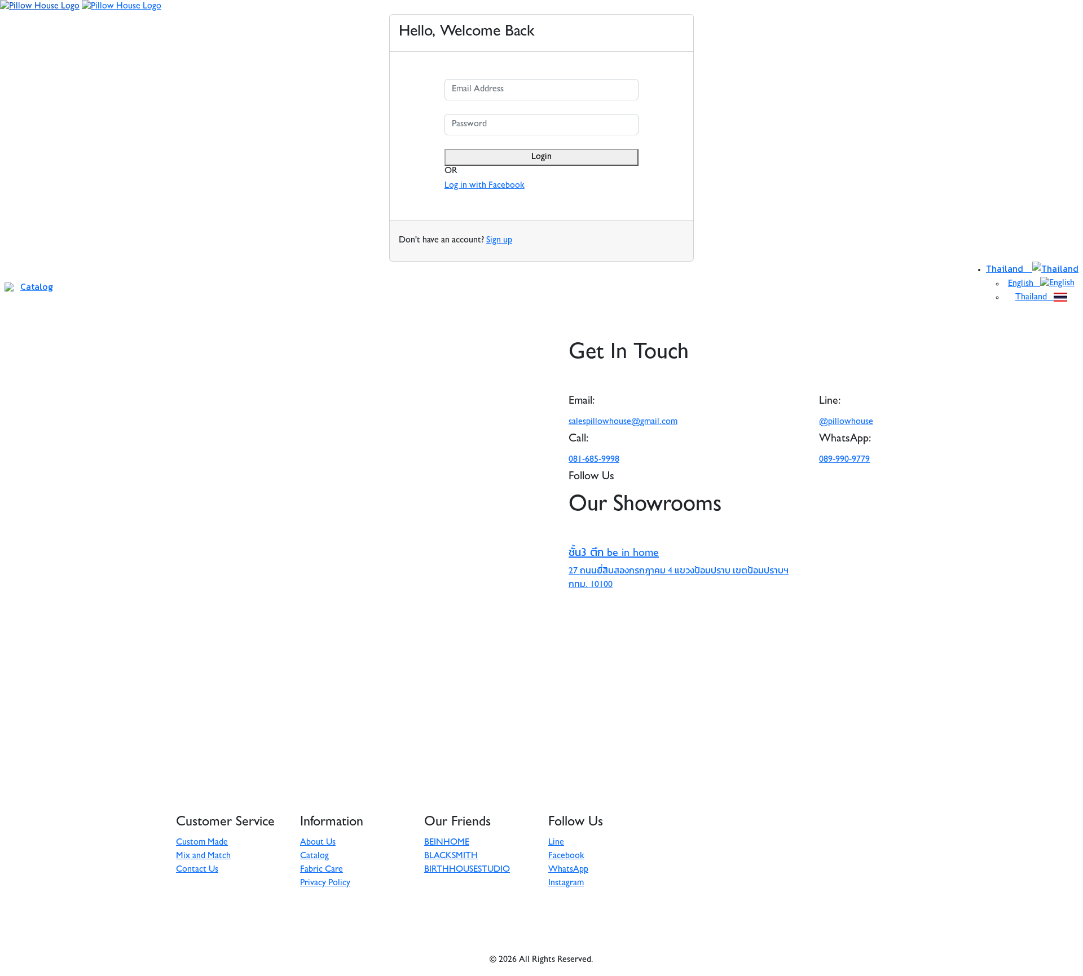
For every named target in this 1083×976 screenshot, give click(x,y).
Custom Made (202, 842)
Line (556, 842)
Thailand (1009, 268)
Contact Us (197, 870)
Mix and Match (203, 856)
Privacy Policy (325, 883)
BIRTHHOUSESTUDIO (467, 870)
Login (541, 157)
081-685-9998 (594, 460)
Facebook (566, 856)
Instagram (566, 883)
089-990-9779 (844, 460)
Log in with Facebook (484, 186)
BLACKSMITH (451, 856)
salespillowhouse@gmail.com (623, 422)
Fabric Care (321, 870)
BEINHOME (446, 842)
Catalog (36, 286)
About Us (318, 842)
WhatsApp (568, 870)
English (1024, 284)
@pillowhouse (846, 422)
